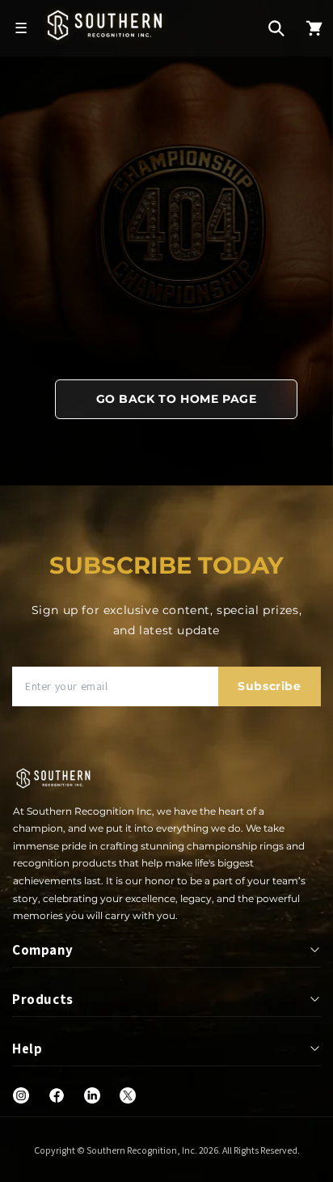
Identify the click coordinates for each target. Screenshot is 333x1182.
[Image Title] (21, 1095)
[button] (276, 28)
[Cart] (314, 28)
